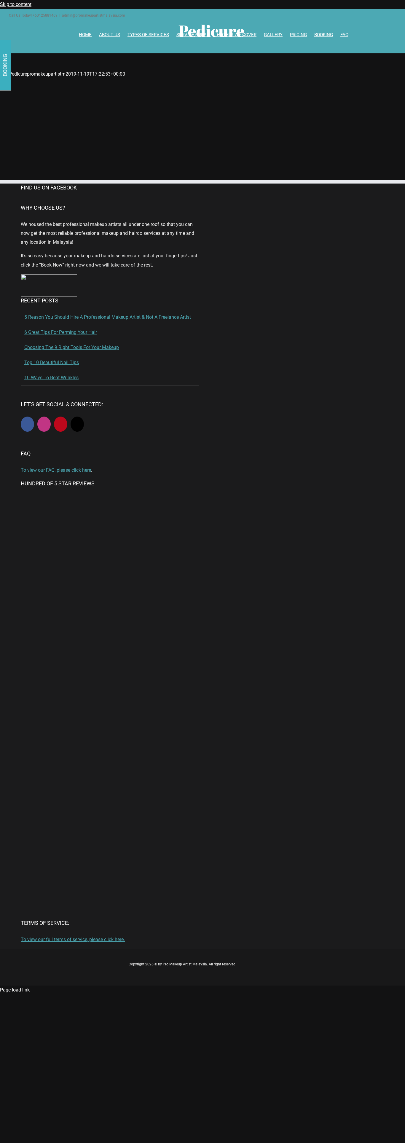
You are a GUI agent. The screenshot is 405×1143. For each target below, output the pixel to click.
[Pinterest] (60, 424)
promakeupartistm (46, 74)
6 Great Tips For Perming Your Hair (60, 332)
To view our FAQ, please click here (56, 470)
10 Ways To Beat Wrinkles (51, 377)
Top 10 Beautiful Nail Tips (51, 362)
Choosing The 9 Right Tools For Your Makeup (71, 347)
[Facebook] (27, 424)
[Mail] (77, 424)
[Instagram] (44, 424)
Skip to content (15, 4)
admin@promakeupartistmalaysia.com (93, 15)
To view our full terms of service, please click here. (73, 939)
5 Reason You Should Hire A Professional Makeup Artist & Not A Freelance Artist (107, 317)
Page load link (15, 990)
